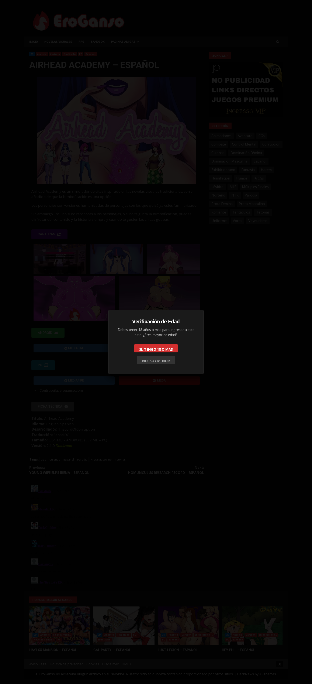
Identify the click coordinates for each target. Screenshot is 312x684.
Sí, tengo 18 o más (156, 349)
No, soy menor (156, 361)
